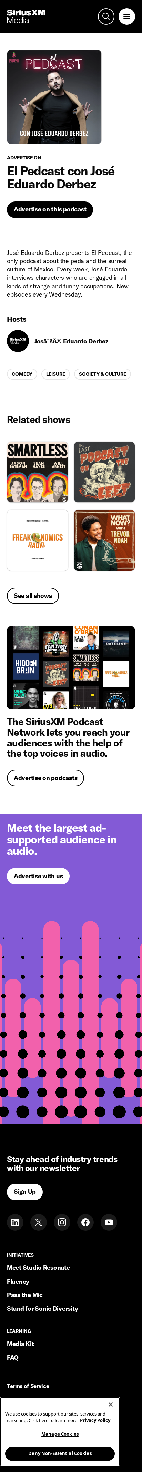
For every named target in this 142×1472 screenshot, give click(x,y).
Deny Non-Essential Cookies (59, 1453)
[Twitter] (38, 1222)
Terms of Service (28, 1386)
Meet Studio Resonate (38, 1268)
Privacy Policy (95, 1420)
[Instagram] (62, 1222)
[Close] (110, 1404)
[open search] (106, 16)
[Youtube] (109, 1222)
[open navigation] (127, 16)
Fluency (18, 1281)
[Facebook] (85, 1222)
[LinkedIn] (15, 1222)
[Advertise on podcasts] (71, 667)
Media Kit (20, 1344)
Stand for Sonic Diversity (42, 1309)
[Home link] (26, 16)
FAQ (13, 1357)
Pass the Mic (25, 1295)
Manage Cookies (60, 1434)
